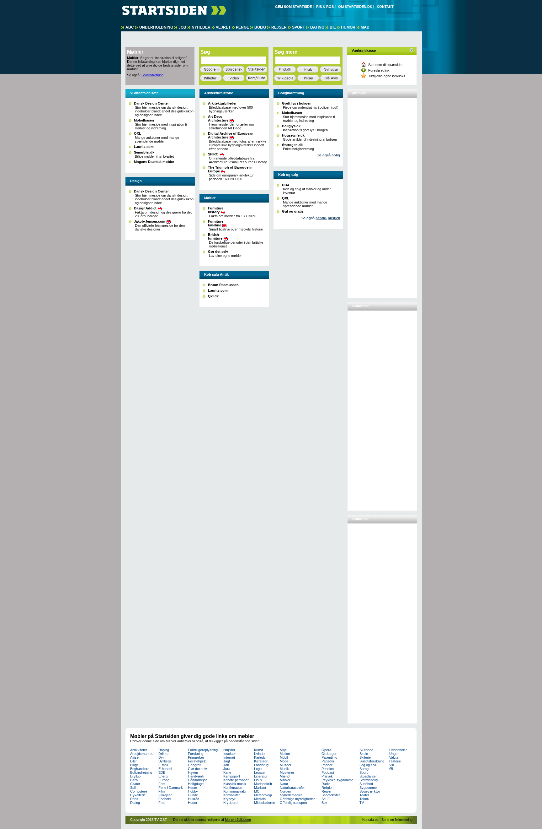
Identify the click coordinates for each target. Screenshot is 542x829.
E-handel (165, 769)
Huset (192, 803)
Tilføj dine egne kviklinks (386, 76)
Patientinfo (329, 757)
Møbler (285, 780)
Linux (258, 780)
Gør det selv (218, 251)
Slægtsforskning (371, 761)
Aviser (135, 757)
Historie (395, 761)
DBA (286, 185)
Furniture (215, 210)
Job (182, 27)
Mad (365, 27)
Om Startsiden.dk (355, 6)
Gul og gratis (293, 211)
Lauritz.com (144, 147)
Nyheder (201, 27)
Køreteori (261, 761)
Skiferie (365, 757)
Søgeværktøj (369, 791)
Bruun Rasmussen (223, 285)
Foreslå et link (379, 70)
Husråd (193, 799)
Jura (226, 769)
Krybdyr (229, 799)
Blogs (134, 765)
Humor (348, 27)
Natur (284, 784)
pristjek (334, 218)
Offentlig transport (293, 803)
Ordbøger (329, 754)
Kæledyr (260, 757)
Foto (161, 803)
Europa (163, 780)
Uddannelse (398, 750)
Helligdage (196, 784)
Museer (285, 765)
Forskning (195, 754)
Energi (163, 776)
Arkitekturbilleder (222, 103)
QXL (137, 133)
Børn (134, 780)
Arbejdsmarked (141, 754)
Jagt (226, 761)
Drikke (163, 754)
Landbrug (261, 765)
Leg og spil (367, 765)
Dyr (161, 757)
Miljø (283, 750)
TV (361, 803)
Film (161, 791)
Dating (317, 27)
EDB (161, 772)
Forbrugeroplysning (203, 750)
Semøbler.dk (144, 152)
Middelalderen (264, 803)
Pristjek (327, 776)
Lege (258, 769)
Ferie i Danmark (170, 787)
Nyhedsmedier (291, 795)
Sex (324, 803)
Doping (163, 750)
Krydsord (230, 803)
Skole (363, 754)
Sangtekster (330, 795)
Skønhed (366, 750)
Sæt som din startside (384, 65)
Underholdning (156, 27)
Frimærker (196, 757)
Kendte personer (236, 780)
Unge (393, 754)
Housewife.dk (293, 135)
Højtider (229, 750)
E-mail (163, 765)
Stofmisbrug (368, 780)
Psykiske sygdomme (337, 780)
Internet (229, 757)
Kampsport (231, 776)
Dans (134, 799)
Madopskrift (263, 784)
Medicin (260, 799)
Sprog (364, 769)
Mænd (285, 776)
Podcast (327, 772)
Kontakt (385, 6)
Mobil (284, 757)
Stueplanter (368, 776)
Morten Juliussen (238, 819)
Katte (227, 772)
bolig (336, 155)
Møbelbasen (144, 120)
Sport (298, 27)
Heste (192, 787)
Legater (260, 772)
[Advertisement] (374, 195)
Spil (133, 787)
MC (256, 791)
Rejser (279, 27)
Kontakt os (370, 819)
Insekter (229, 754)
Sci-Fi (325, 799)
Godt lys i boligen (296, 103)
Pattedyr (327, 761)
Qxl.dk (213, 296)
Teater (364, 795)
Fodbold (164, 799)
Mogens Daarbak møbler (154, 162)
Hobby (193, 791)
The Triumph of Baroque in (230, 169)
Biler (133, 761)
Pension (327, 769)
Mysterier (287, 772)
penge (321, 218)
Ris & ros (325, 6)
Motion (285, 754)
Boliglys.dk (291, 126)
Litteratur (261, 776)
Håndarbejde (197, 780)
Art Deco (218, 118)
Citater (135, 784)
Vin (391, 765)
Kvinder (260, 754)
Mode (284, 761)
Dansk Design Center (151, 103)
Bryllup (135, 776)
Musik (284, 769)
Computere (138, 791)
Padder (326, 765)
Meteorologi (263, 795)
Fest (161, 784)
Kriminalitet (231, 795)
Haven (193, 772)
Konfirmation (232, 787)
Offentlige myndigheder (297, 799)
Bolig (260, 27)
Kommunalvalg (234, 791)
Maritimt (260, 787)
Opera (326, 750)
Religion (327, 787)
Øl (391, 769)
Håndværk (196, 776)
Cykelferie (138, 795)
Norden (285, 791)
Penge (242, 27)
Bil (333, 27)
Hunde (193, 795)
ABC (129, 27)
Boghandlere (139, 769)
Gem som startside (293, 6)
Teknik (364, 799)
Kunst (258, 750)
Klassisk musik (234, 784)
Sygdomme (368, 787)
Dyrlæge (165, 761)
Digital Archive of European (230, 135)
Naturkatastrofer (292, 787)
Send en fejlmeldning (396, 819)
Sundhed (366, 784)
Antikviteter (138, 750)
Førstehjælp (197, 761)
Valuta (393, 757)
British (215, 236)
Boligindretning (152, 75)
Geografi (194, 765)
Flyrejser (165, 795)
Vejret (223, 27)
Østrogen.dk (292, 145)
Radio (325, 784)
